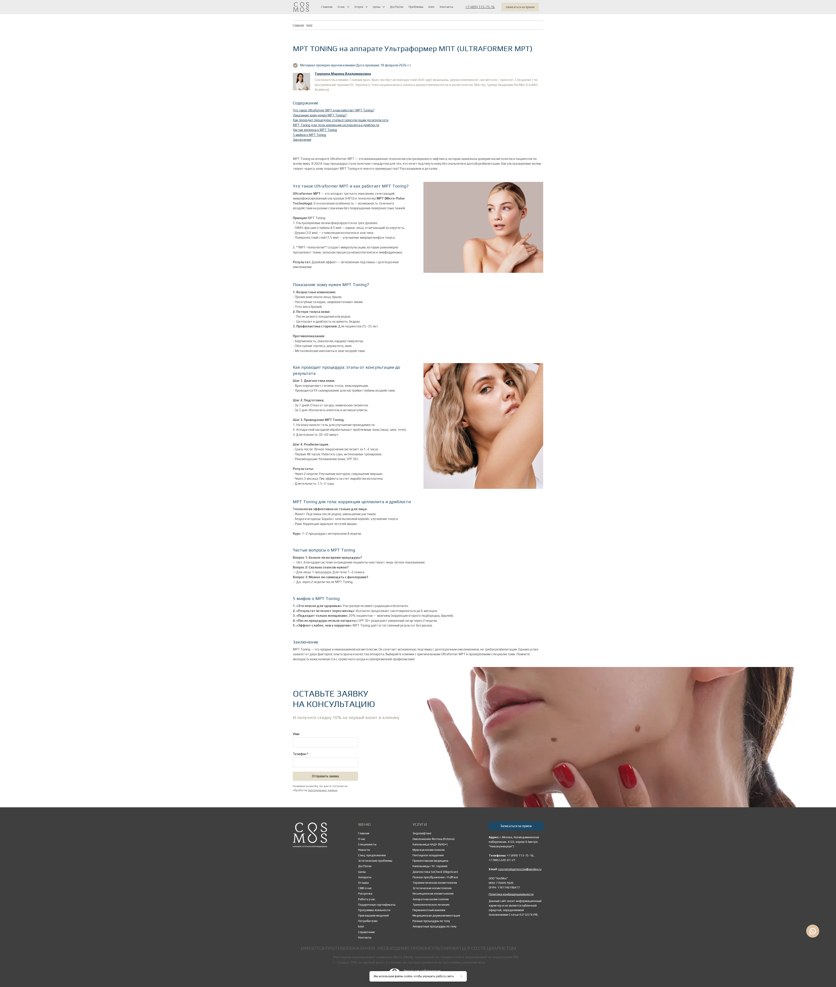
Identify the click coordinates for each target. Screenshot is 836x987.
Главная (298, 25)
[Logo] (301, 7)
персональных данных (322, 790)
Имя (296, 734)
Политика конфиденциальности (511, 894)
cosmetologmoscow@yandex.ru (519, 869)
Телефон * (300, 754)
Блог (310, 25)
